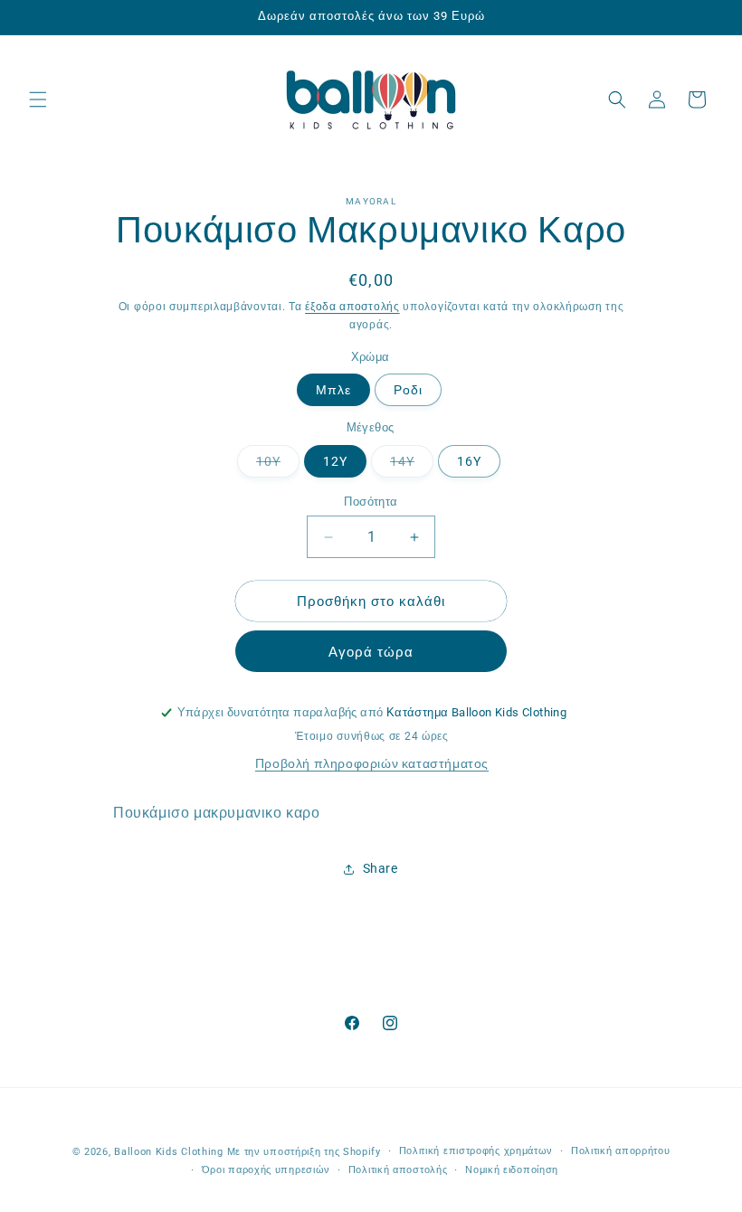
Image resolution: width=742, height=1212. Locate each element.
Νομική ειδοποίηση (511, 1170)
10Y (278, 465)
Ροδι (408, 390)
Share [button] (380, 868)
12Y (335, 461)
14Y (411, 465)
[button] (38, 99)
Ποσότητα (370, 501)
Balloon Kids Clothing (169, 1152)
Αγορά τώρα (371, 652)
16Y (469, 461)
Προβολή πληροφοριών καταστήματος (372, 763)
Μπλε (333, 390)
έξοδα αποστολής (352, 306)
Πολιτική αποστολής (398, 1170)
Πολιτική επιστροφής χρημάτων (476, 1151)
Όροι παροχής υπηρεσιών (266, 1170)
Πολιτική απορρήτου (621, 1151)
